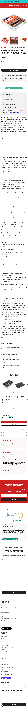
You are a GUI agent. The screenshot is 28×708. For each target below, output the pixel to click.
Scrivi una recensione (14, 421)
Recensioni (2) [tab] (8, 429)
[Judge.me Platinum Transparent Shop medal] (14, 515)
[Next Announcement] (26, 1)
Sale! (2, 653)
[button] (4, 47)
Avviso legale (4, 620)
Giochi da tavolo (5, 638)
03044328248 (4, 664)
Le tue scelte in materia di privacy (8, 618)
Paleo (4, 362)
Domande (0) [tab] (20, 429)
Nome (3, 559)
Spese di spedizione (12, 59)
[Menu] (1, 5)
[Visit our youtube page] (11, 674)
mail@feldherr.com (5, 662)
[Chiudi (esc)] (26, 689)
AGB (2, 623)
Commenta (4, 571)
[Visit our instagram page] (5, 674)
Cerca (2, 616)
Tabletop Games (4, 636)
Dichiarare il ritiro (6, 628)
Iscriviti (14, 704)
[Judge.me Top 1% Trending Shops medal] (20, 515)
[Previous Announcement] (2, 1)
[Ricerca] (23, 5)
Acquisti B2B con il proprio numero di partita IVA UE (13, 605)
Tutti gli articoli (4, 610)
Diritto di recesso (5, 625)
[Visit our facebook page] (1, 674)
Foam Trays (3, 649)
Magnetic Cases (4, 645)
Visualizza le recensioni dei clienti (10, 539)
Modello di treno (5, 651)
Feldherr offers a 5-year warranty (8, 607)
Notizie (2, 614)
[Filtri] (2, 434)
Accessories (4, 641)
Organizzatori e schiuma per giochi (11, 365)
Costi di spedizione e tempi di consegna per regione (12, 79)
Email (3, 565)
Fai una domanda (14, 424)
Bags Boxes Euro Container (7, 647)
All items (5, 367)
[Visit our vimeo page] (8, 674)
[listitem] (14, 1)
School (2, 643)
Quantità (3, 62)
